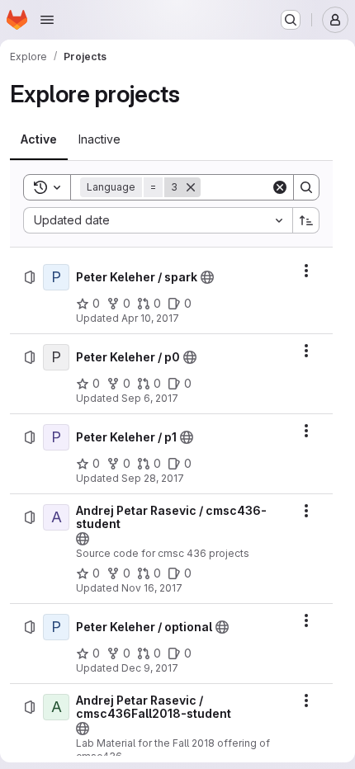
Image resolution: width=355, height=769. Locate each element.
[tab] (39, 139)
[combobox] (157, 220)
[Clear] (280, 187)
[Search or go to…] (291, 20)
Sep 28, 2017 (152, 478)
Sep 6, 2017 (149, 398)
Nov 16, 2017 (151, 588)
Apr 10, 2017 (150, 318)
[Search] (306, 187)
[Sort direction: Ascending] (306, 220)
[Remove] (191, 187)
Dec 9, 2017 (149, 668)
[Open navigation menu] (47, 20)
